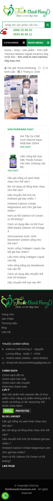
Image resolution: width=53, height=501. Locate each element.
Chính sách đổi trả (13, 375)
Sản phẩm (28, 50)
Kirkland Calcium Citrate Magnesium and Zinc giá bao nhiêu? (25, 207)
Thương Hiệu (9, 323)
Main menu (35, 42)
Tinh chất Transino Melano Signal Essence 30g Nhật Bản (26, 53)
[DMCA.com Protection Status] (17, 409)
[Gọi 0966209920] (5, 496)
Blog (4, 327)
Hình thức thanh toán (14, 386)
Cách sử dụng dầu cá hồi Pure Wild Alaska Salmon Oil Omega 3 (26, 228)
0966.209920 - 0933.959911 (27, 358)
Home (7, 50)
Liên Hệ (6, 332)
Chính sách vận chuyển (16, 382)
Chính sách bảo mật (14, 379)
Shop (17, 50)
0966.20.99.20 (22, 30)
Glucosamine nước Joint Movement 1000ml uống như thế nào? (24, 240)
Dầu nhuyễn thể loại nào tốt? (24, 282)
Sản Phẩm (7, 318)
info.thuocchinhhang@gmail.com (29, 362)
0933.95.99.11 (22, 34)
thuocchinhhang (26, 68)
